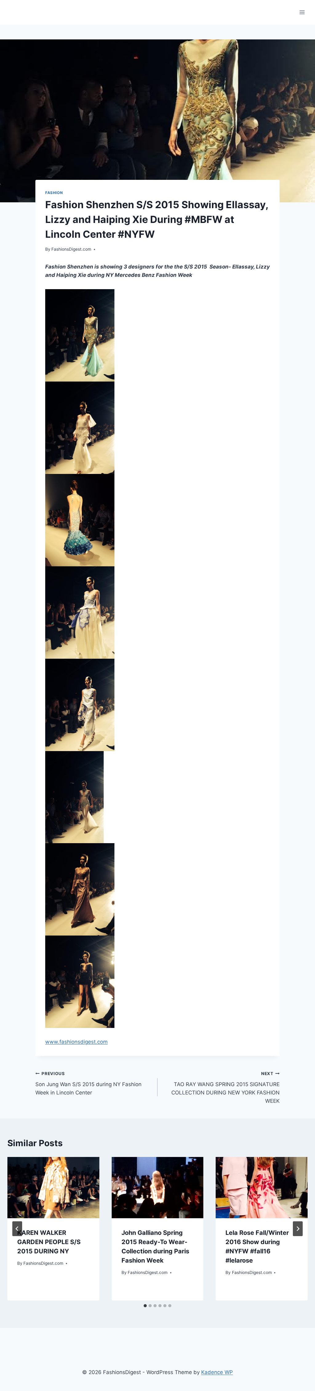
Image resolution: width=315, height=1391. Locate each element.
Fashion (54, 192)
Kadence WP (217, 1372)
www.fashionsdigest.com (76, 1042)
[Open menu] (302, 12)
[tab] (145, 1305)
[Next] (298, 1228)
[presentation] (53, 1187)
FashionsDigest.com (71, 249)
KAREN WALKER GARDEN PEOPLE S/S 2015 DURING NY (49, 1242)
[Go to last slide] (17, 1228)
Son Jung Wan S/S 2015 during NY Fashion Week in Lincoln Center (88, 1083)
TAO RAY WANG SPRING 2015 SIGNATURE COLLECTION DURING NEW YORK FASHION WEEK (225, 1087)
